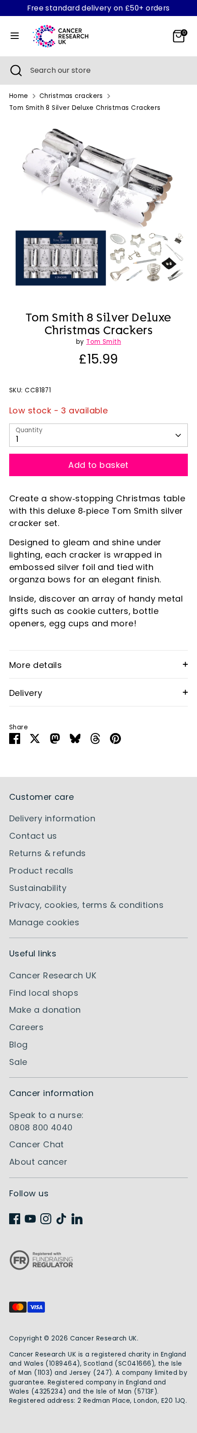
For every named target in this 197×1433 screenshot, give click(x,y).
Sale (18, 1062)
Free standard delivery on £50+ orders (98, 8)
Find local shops (43, 993)
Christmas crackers (71, 96)
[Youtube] (30, 1218)
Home (18, 96)
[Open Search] (15, 70)
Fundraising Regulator (41, 1267)
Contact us (33, 835)
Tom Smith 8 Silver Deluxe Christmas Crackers (85, 107)
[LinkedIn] (76, 1218)
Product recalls (41, 870)
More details (35, 665)
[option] (98, 208)
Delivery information (52, 818)
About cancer (38, 1161)
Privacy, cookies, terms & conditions (86, 905)
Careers (26, 1027)
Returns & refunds (47, 853)
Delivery (26, 693)
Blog (18, 1044)
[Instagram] (45, 1218)
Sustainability (37, 888)
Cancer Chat (36, 1144)
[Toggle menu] (14, 36)
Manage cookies (44, 922)
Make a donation (45, 1009)
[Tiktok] (61, 1218)
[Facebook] (14, 1218)
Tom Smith (103, 341)
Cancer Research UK (52, 975)
